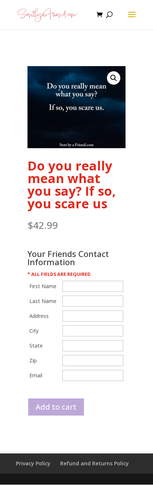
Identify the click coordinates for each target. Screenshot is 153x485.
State (36, 345)
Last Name (42, 301)
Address (39, 315)
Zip (33, 360)
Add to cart (56, 407)
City (34, 330)
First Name (42, 286)
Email (35, 375)
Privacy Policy (33, 463)
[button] (113, 78)
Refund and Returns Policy (94, 463)
